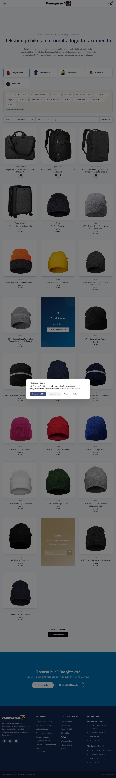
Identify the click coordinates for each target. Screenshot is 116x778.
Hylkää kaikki (54, 394)
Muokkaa (67, 394)
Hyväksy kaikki (38, 394)
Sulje (75, 394)
